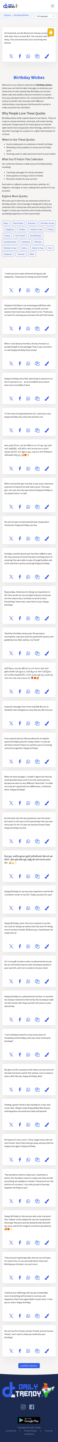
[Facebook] (20, 56)
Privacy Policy (30, 1430)
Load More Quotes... (29, 1365)
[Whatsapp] (28, 56)
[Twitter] (11, 56)
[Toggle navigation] (52, 6)
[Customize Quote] (47, 56)
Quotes (7, 15)
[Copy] (37, 56)
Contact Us (11, 1430)
